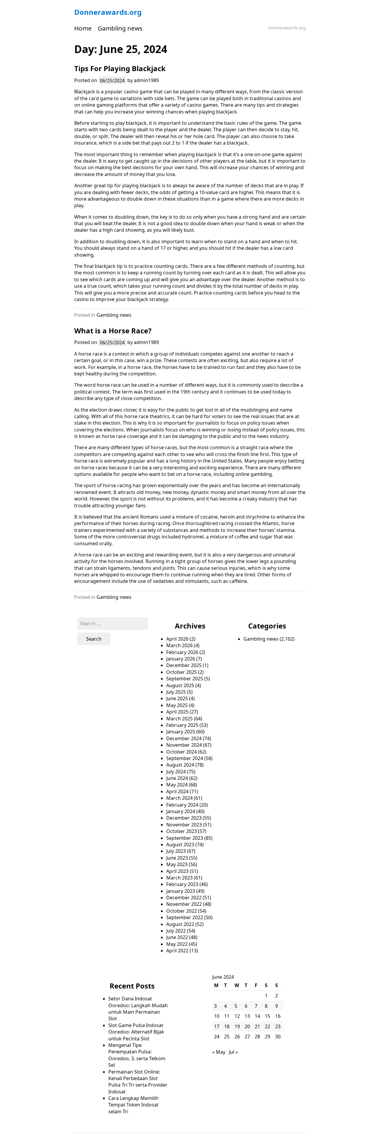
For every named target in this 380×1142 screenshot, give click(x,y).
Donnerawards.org (108, 12)
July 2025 (176, 692)
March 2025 (179, 718)
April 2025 (177, 711)
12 (237, 1016)
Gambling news (120, 28)
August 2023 (180, 844)
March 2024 (179, 798)
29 (267, 1036)
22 (267, 1026)
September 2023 (184, 838)
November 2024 (184, 745)
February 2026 (182, 652)
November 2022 (184, 904)
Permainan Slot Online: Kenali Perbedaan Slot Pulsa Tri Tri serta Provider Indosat (137, 1082)
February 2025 (182, 725)
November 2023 (184, 824)
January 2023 (180, 891)
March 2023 (179, 877)
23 (278, 1026)
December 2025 (184, 665)
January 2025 (180, 731)
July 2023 (176, 851)
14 (257, 1016)
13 (247, 1016)
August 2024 (180, 765)
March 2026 (179, 645)
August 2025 (180, 685)
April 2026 (177, 639)
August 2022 (180, 924)
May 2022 (177, 944)
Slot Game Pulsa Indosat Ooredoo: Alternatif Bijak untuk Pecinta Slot (136, 1032)
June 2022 (177, 937)
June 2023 (177, 858)
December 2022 (184, 897)
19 (237, 1026)
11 (226, 1016)
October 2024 (181, 751)
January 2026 (180, 658)
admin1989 (146, 80)
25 (226, 1036)
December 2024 (184, 738)
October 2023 (181, 831)
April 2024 (177, 791)
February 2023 (182, 884)
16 (278, 1016)
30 (278, 1036)
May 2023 (177, 864)
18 (226, 1026)
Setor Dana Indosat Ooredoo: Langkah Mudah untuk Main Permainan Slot (138, 1008)
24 (216, 1036)
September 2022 (184, 917)
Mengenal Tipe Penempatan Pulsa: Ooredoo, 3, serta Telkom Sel (136, 1055)
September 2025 (184, 678)
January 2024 (180, 811)
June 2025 (177, 698)
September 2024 (184, 758)
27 (247, 1036)
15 (267, 1016)
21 (257, 1026)
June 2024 (177, 778)
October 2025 (181, 672)
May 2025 (177, 705)
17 (216, 1026)
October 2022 (181, 911)
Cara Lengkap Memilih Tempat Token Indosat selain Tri (133, 1105)
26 (237, 1036)
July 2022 (176, 930)
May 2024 (177, 784)
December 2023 (184, 818)
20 (247, 1026)
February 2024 (182, 805)
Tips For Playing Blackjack (120, 68)
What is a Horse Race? (112, 330)
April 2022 (177, 950)
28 (257, 1036)
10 (216, 1016)
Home (83, 28)
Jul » (233, 1052)
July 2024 (176, 771)
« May (218, 1052)
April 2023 (177, 871)
